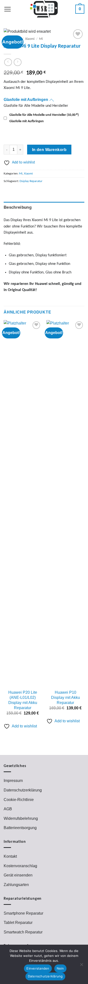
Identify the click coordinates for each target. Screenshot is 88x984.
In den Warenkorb (49, 150)
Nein (60, 968)
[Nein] (81, 966)
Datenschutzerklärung (23, 790)
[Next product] (8, 62)
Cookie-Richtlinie (19, 800)
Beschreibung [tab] (18, 207)
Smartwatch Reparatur (23, 932)
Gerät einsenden (18, 875)
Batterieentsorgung (20, 828)
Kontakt (10, 856)
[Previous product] (17, 62)
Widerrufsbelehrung (21, 818)
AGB (8, 809)
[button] (7, 9)
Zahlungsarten (16, 885)
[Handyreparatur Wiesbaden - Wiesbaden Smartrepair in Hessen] (44, 9)
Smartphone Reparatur (23, 913)
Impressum (13, 781)
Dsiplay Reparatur (31, 181)
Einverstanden (37, 968)
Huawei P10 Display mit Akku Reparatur (65, 697)
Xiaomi (29, 39)
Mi (41, 39)
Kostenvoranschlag (20, 866)
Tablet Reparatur (18, 922)
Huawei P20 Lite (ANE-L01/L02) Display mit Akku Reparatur (22, 700)
